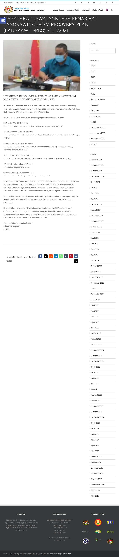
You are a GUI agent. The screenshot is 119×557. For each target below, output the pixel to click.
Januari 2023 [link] (96, 272)
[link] (3, 21)
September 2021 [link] (97, 361)
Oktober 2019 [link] (96, 479)
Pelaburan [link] (95, 110)
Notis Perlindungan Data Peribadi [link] (60, 554)
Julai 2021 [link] (95, 372)
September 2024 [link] (97, 176)
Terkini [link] (93, 144)
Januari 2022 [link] (96, 339)
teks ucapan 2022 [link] (98, 127)
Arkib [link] (93, 94)
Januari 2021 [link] (96, 400)
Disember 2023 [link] (97, 215)
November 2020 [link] (97, 406)
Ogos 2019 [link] (95, 490)
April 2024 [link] (95, 199)
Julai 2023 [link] (95, 238)
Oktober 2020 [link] (96, 412)
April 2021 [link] (95, 389)
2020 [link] (93, 66)
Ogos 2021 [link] (95, 367)
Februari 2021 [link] (96, 395)
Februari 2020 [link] (96, 456)
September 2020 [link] (97, 417)
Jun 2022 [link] (94, 311)
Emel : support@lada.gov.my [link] (38, 2)
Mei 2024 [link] (95, 193)
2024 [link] (93, 82)
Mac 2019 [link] (95, 496)
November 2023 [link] (97, 221)
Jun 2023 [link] (94, 243)
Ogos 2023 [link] (95, 232)
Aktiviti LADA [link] (96, 88)
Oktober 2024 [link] (96, 171)
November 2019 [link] (97, 473)
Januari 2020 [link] (96, 462)
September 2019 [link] (97, 484)
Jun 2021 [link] (94, 378)
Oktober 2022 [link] (96, 288)
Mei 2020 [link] (95, 440)
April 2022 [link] (95, 322)
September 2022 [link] (97, 294)
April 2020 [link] (95, 445)
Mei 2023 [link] (95, 249)
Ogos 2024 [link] (95, 182)
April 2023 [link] (95, 255)
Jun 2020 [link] (94, 434)
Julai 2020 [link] (95, 428)
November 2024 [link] (97, 165)
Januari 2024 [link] (96, 210)
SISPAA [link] (62, 540)
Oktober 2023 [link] (96, 227)
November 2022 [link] (97, 283)
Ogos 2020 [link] (95, 423)
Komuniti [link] (94, 105)
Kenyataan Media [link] (98, 99)
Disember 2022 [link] (97, 277)
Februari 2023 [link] (96, 266)
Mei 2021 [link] (95, 384)
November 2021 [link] (97, 350)
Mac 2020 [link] (95, 451)
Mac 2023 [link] (95, 260)
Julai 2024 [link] (95, 187)
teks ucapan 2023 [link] (98, 133)
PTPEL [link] (93, 122)
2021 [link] (93, 71)
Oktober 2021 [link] (96, 356)
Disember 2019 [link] (97, 468)
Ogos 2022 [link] (95, 300)
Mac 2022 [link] (95, 328)
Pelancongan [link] (96, 116)
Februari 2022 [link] (96, 333)
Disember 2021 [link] (97, 344)
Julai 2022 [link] (95, 305)
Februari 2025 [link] (96, 159)
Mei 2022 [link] (95, 316)
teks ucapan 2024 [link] (98, 138)
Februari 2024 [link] (96, 204)
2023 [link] (93, 77)
